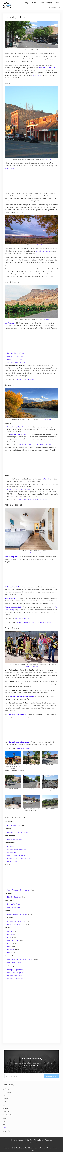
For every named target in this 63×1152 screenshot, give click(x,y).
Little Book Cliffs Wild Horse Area (18, 489)
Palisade (5, 1128)
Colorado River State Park (16, 427)
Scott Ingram (47, 419)
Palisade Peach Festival (17, 714)
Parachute (10, 950)
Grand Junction (12, 940)
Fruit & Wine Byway (13, 904)
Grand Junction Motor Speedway (18, 890)
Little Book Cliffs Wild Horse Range (19, 858)
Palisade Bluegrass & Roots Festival (21, 697)
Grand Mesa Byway (13, 907)
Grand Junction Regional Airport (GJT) (20, 960)
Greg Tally (48, 159)
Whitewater (6, 1131)
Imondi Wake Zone (13, 825)
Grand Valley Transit (14, 963)
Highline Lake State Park (15, 924)
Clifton (9, 931)
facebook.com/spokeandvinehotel (31, 553)
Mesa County (37, 75)
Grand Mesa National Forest (16, 856)
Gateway (5, 1108)
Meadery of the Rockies (15, 359)
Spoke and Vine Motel (12, 587)
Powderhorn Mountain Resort (17, 914)
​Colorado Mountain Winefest (19, 742)
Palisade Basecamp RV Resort (20, 434)
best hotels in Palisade (23, 619)
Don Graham (46, 319)
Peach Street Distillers (14, 839)
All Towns (6, 1089)
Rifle (8, 952)
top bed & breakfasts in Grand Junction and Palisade (33, 622)
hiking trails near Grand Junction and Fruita (32, 499)
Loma (9, 943)
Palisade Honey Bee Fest (31, 666)
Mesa (9, 946)
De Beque (10, 934)
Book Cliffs (11, 846)
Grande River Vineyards (15, 356)
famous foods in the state (47, 68)
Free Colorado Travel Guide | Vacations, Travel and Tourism (34, 1148)
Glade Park (6, 1112)
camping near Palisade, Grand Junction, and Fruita (35, 444)
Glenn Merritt (40, 245)
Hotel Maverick (10, 598)
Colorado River (10, 168)
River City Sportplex (14, 897)
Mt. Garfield (45, 479)
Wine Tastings (10, 323)
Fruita (9, 937)
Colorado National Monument (17, 849)
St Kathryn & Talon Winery (16, 362)
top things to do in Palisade (24, 379)
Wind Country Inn (11, 557)
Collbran (5, 1099)
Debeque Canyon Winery (15, 353)
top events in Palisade (22, 748)
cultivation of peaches (43, 251)
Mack (4, 1121)
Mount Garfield (12, 862)
